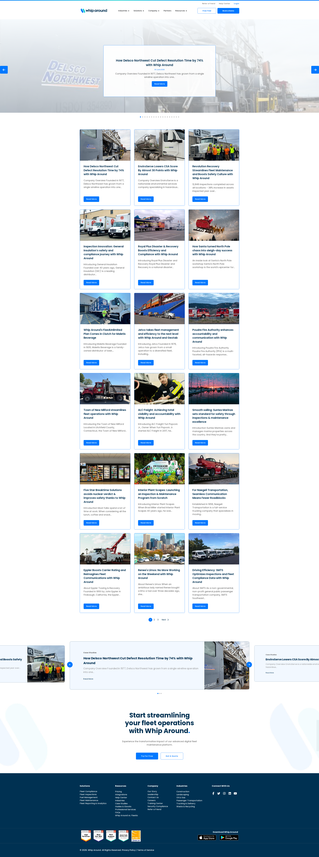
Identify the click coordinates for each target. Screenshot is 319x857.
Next (164, 619)
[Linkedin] (229, 793)
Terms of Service (145, 850)
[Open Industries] (129, 10)
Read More (159, 83)
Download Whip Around (225, 832)
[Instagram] (224, 793)
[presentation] (4, 70)
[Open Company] (159, 10)
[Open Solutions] (143, 10)
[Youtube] (235, 793)
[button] (140, 116)
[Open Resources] (186, 10)
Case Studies (159, 56)
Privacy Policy (129, 850)
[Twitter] (218, 793)
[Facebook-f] (213, 793)
